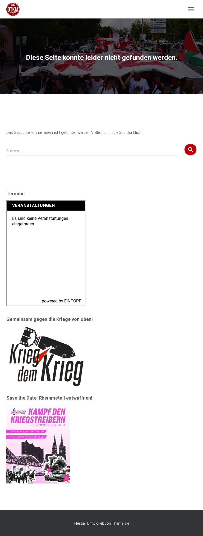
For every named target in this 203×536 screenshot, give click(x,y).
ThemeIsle (120, 523)
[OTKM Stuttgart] (15, 9)
